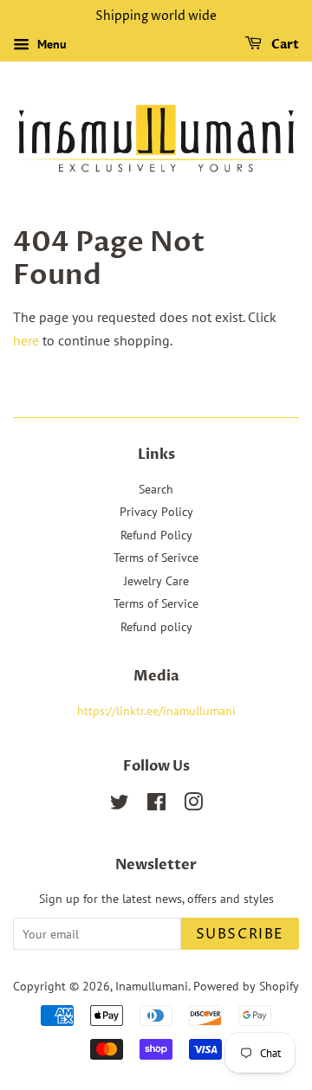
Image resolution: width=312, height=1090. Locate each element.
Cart (284, 44)
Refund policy (156, 627)
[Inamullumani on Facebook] (156, 805)
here (26, 340)
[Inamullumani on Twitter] (119, 805)
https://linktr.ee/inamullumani (156, 711)
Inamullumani (151, 986)
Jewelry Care (156, 581)
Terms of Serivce (156, 557)
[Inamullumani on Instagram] (193, 805)
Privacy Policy (156, 511)
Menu (50, 44)
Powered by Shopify (246, 986)
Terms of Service (156, 603)
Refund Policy (156, 535)
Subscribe (240, 934)
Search (156, 489)
